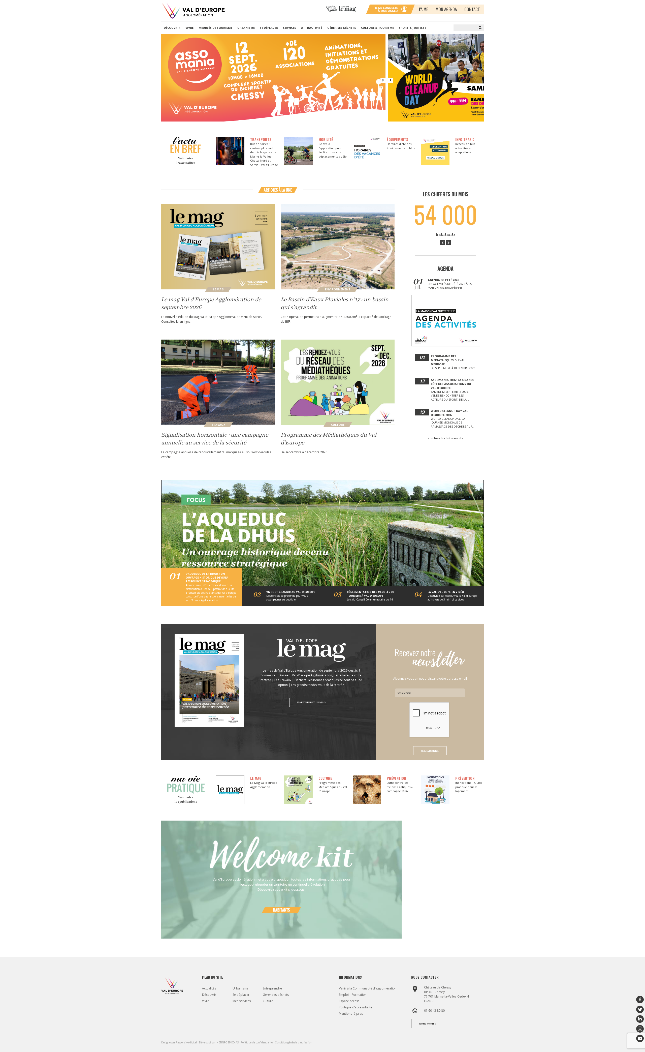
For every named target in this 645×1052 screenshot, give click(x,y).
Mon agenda (446, 9)
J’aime (423, 9)
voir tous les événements (445, 438)
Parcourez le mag (311, 702)
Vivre (189, 27)
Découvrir (172, 27)
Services (289, 27)
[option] (274, 78)
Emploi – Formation (353, 995)
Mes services (242, 1001)
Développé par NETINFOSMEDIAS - (220, 1042)
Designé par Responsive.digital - (180, 1042)
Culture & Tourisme (377, 27)
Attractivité (311, 27)
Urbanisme (246, 27)
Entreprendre (272, 988)
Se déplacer (269, 27)
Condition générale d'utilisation (293, 1042)
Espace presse (349, 1001)
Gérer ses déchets (341, 27)
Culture (268, 1001)
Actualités (209, 988)
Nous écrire (428, 1024)
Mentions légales (351, 1013)
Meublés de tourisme (215, 27)
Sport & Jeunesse (412, 27)
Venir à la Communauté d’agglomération (368, 988)
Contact (472, 9)
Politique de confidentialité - (258, 1042)
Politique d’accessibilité (355, 1007)
